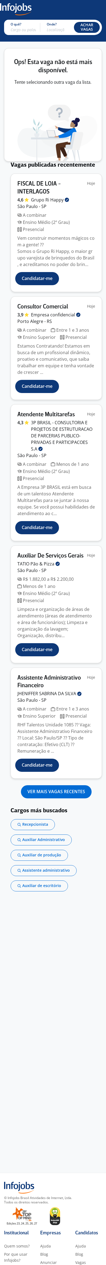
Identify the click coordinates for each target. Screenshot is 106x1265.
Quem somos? (17, 1246)
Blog (44, 1254)
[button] (87, 27)
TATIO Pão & (36, 564)
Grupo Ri (48, 200)
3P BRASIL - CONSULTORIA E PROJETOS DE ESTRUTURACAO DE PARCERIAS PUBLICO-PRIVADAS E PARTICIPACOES (61, 436)
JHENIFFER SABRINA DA (47, 694)
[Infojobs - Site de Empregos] (16, 8)
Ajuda (45, 1246)
